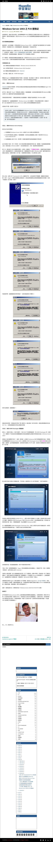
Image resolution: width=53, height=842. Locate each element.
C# (18, 694)
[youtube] (43, 1)
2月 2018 (21, 773)
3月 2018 (21, 771)
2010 (19, 804)
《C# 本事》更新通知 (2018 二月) (25, 786)
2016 (19, 794)
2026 (19, 745)
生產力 (19, 735)
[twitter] (45, 840)
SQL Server (20, 728)
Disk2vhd (22, 71)
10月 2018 (21, 763)
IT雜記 (11, 25)
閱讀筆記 (20, 21)
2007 (19, 810)
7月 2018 (21, 768)
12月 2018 (21, 761)
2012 (19, 801)
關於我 (6, 1)
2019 (19, 757)
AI (18, 723)
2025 (19, 747)
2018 (19, 759)
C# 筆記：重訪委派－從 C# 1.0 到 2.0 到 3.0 (25, 683)
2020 (19, 756)
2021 (19, 754)
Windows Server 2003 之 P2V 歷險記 (26, 788)
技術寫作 (19, 716)
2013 (19, 799)
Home (3, 25)
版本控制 (19, 710)
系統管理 (7, 25)
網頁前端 (19, 720)
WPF (19, 730)
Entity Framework (22, 725)
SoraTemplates (10, 839)
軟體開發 (19, 708)
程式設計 (8, 21)
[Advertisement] (27, 631)
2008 (19, 808)
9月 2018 (21, 764)
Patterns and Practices (23, 701)
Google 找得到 (41, 580)
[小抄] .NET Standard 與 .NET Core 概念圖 (27, 774)
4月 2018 (21, 769)
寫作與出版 (14, 21)
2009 (19, 806)
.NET (19, 692)
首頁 (3, 1)
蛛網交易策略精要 (20, 685)
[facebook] (41, 1)
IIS (18, 727)
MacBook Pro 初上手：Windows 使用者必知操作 (26, 680)
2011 (19, 803)
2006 (19, 811)
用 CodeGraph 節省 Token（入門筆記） (25, 677)
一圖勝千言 (25, 21)
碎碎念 (19, 713)
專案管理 (19, 737)
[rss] (50, 1)
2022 (19, 752)
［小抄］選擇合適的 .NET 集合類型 (26, 781)
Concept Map (21, 732)
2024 (19, 749)
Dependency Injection (23, 711)
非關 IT (19, 739)
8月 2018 (21, 766)
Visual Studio (21, 703)
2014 (19, 797)
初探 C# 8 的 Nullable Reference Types (27, 778)
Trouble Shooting (22, 715)
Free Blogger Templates (23, 839)
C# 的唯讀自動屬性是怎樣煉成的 (25, 783)
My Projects (20, 734)
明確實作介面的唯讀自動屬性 (25, 780)
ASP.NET (19, 696)
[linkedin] (48, 1)
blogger (48, 644)
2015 (19, 796)
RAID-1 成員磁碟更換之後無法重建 (23, 52)
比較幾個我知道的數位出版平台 (25, 785)
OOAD (19, 722)
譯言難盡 (19, 706)
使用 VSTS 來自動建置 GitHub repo (26, 776)
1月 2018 (21, 790)
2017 (19, 792)
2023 (19, 751)
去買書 (31, 21)
